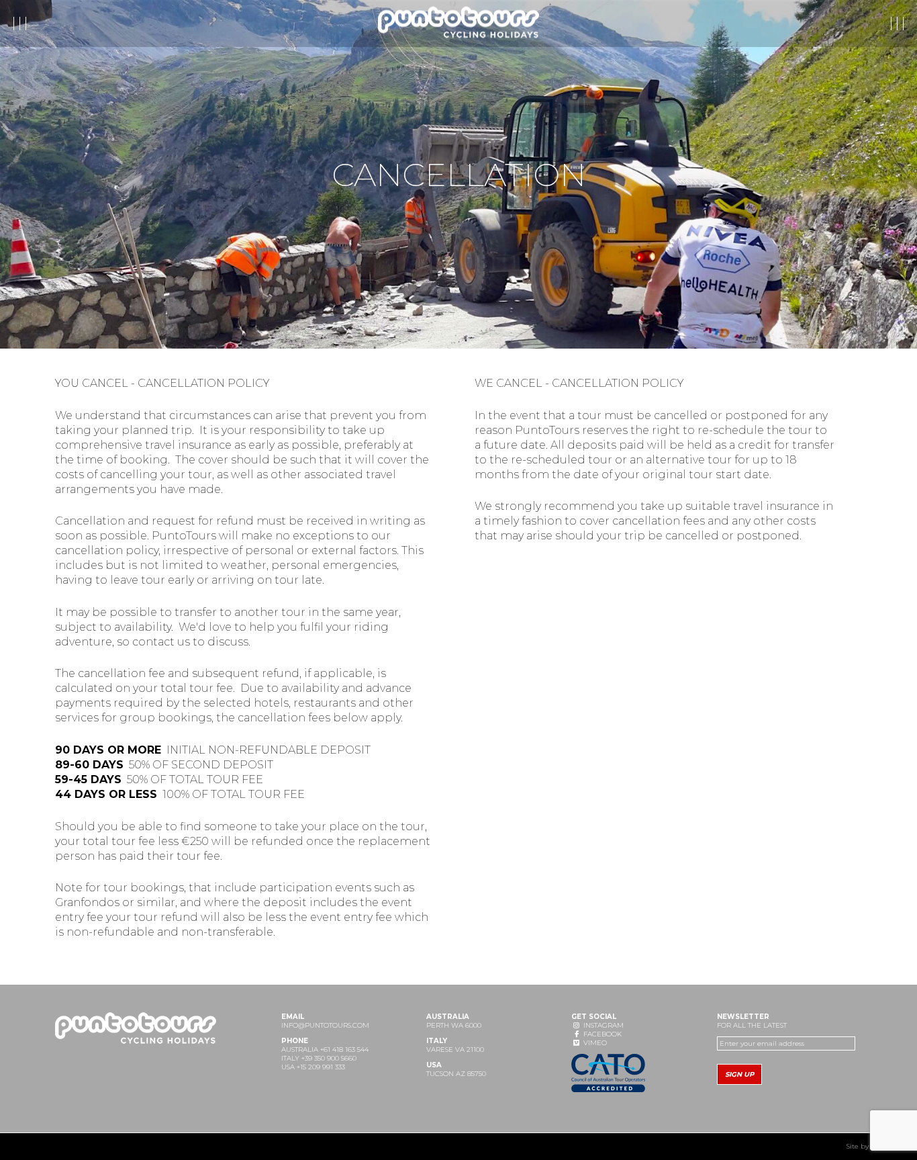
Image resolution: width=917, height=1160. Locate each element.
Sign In (873, 23)
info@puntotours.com (325, 1025)
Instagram (602, 1025)
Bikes (129, 23)
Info (85, 23)
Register (800, 23)
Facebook (601, 1034)
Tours (39, 23)
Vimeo (594, 1042)
